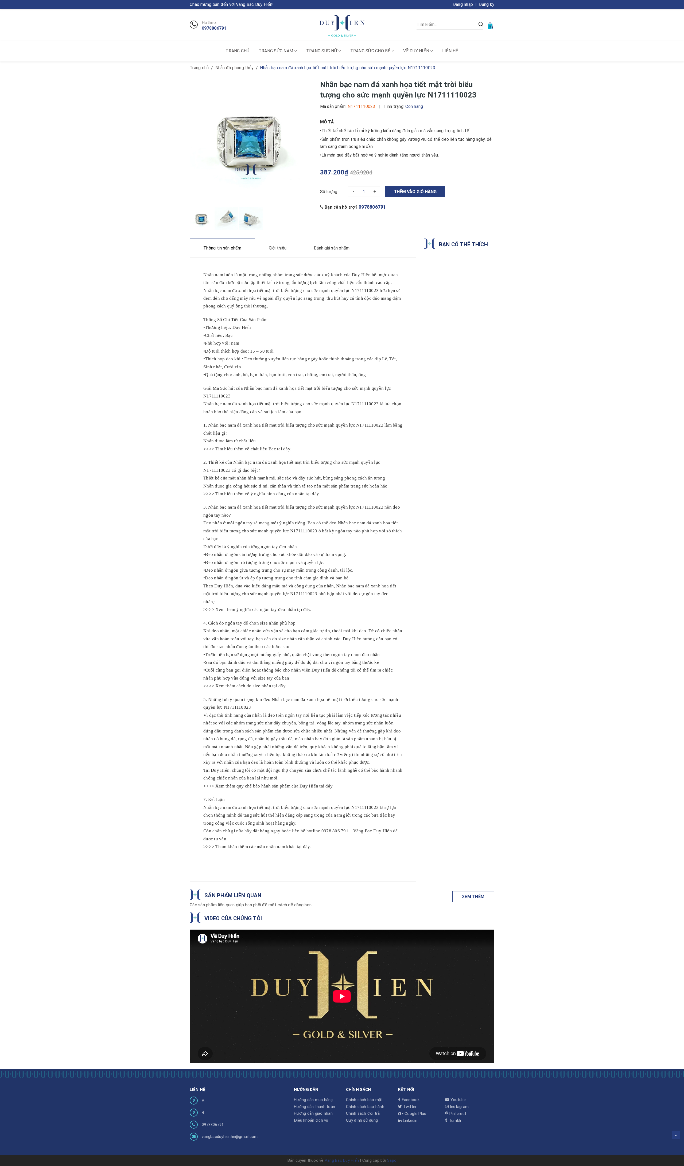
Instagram (459, 1106)
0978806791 (214, 28)
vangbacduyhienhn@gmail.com (230, 1136)
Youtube (457, 1099)
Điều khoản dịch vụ (311, 1120)
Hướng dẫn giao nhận (313, 1113)
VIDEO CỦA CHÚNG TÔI (233, 918)
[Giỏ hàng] (490, 25)
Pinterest (457, 1113)
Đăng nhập (463, 4)
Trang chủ (237, 50)
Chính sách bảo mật (364, 1099)
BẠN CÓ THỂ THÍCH (463, 244)
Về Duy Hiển (416, 50)
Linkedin (409, 1120)
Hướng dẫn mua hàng (313, 1099)
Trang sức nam (276, 50)
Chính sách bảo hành (365, 1106)
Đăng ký (486, 4)
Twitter (409, 1106)
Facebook (410, 1099)
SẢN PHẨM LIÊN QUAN (232, 895)
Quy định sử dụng (362, 1120)
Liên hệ (450, 50)
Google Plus (414, 1113)
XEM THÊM (473, 896)
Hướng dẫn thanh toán (314, 1106)
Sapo (392, 1160)
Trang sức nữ (322, 50)
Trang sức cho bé (370, 50)
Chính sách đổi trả (363, 1113)
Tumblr (454, 1120)
